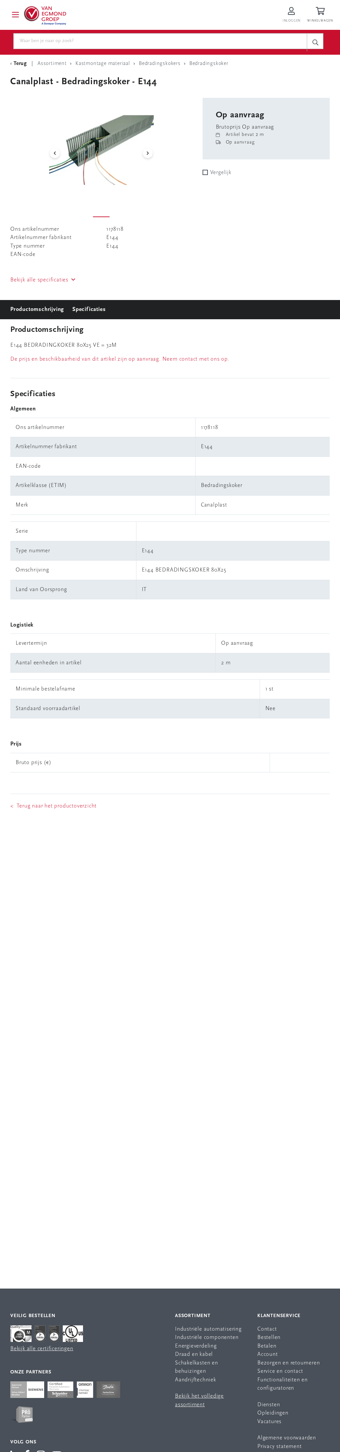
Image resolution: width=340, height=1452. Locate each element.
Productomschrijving (37, 309)
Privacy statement (279, 1446)
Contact (267, 1329)
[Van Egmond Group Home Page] (44, 15)
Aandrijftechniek (195, 1380)
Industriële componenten (206, 1337)
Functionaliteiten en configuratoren (282, 1384)
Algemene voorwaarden (286, 1438)
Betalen (267, 1346)
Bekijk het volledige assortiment (199, 1400)
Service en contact (280, 1371)
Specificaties (89, 309)
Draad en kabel (194, 1354)
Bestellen (269, 1337)
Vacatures (269, 1421)
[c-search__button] (315, 42)
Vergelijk (220, 172)
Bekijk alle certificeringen (41, 1349)
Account (267, 1354)
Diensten (268, 1405)
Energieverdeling (196, 1346)
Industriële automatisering (208, 1329)
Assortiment (193, 1315)
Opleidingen (273, 1413)
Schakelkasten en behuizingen (196, 1367)
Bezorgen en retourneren (288, 1363)
